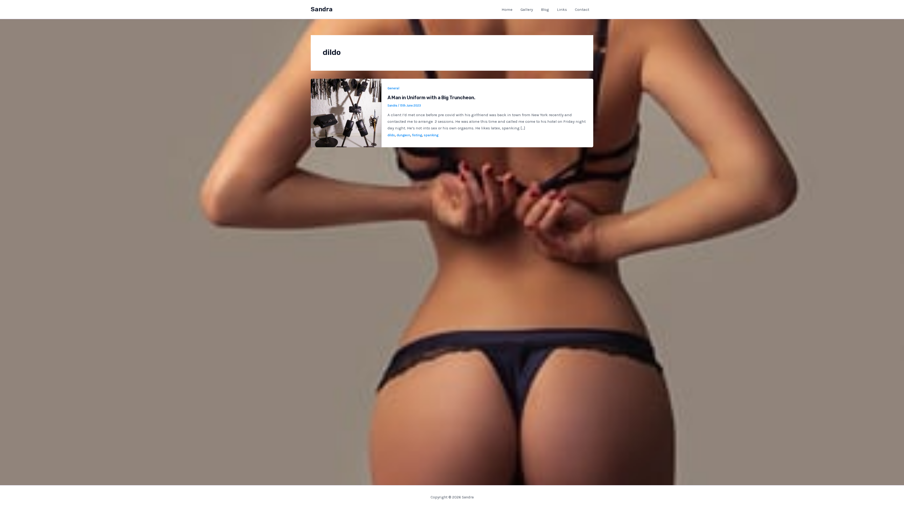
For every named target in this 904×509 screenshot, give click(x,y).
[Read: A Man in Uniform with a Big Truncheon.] (346, 112)
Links (562, 9)
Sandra (322, 9)
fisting (417, 135)
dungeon (403, 135)
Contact (582, 9)
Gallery (527, 9)
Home (507, 9)
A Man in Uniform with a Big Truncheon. (431, 97)
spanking (431, 135)
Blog (545, 9)
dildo (391, 135)
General (393, 88)
